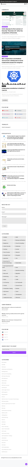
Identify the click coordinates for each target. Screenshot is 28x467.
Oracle (4, 431)
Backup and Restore (7, 369)
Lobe (4, 408)
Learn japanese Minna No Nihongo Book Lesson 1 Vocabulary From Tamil (16, 144)
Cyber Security (6, 376)
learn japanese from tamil (9, 403)
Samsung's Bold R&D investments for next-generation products (16, 150)
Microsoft (5, 412)
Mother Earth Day (11, 185)
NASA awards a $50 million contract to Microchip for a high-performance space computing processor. (16, 194)
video (4, 445)
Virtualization (6, 447)
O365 (4, 424)
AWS (4, 364)
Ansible (4, 362)
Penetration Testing (7, 435)
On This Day (5, 426)
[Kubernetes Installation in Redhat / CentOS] (14, 78)
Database (5, 378)
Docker (4, 383)
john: (3, 307)
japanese (5, 394)
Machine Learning (7, 410)
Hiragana (5, 392)
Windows (5, 451)
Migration (5, 415)
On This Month (6, 429)
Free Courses (6, 385)
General (5, 387)
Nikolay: (4, 313)
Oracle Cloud (6, 433)
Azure (4, 367)
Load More (5, 100)
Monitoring (5, 417)
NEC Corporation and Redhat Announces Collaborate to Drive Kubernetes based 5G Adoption (12, 60)
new (4, 419)
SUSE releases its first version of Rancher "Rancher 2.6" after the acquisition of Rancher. (12, 31)
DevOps (5, 380)
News (3, 1)
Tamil (4, 442)
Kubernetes (5, 401)
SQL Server (5, 440)
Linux (4, 406)
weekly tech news (7, 449)
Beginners (5, 371)
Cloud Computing (7, 374)
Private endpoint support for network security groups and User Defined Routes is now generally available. (16, 137)
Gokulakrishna (14, 457)
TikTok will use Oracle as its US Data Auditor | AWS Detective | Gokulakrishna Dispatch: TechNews (15, 177)
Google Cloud (6, 390)
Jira (4, 396)
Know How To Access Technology (11, 399)
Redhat (4, 438)
